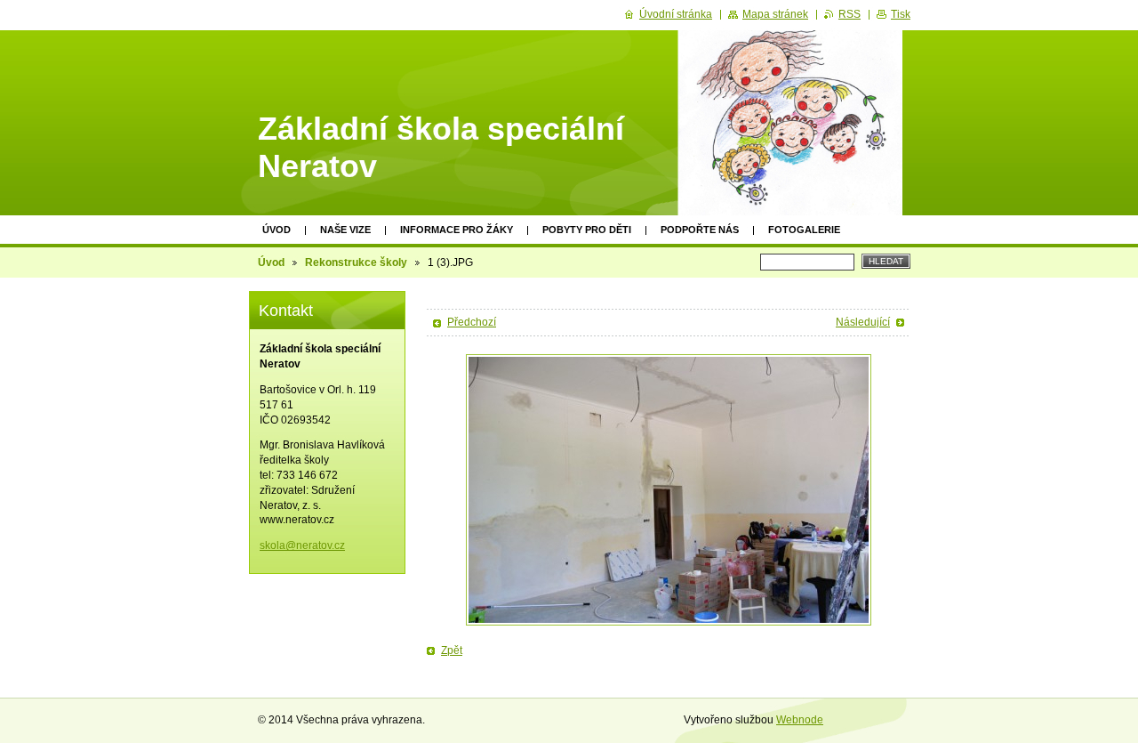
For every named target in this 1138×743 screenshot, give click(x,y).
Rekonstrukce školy (356, 262)
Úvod (276, 229)
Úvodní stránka (675, 14)
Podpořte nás (700, 229)
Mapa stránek (775, 14)
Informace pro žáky (456, 229)
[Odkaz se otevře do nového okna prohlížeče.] (668, 490)
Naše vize (345, 229)
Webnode (799, 720)
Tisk (900, 14)
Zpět (451, 650)
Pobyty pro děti (586, 229)
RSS (849, 14)
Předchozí (471, 322)
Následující (863, 322)
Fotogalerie (804, 229)
